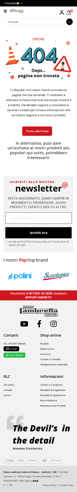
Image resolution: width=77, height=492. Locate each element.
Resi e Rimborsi (48, 400)
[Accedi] (62, 12)
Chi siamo (9, 384)
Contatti (23, 110)
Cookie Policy (66, 485)
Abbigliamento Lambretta (54, 364)
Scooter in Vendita (50, 359)
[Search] (69, 22)
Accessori (45, 354)
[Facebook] (39, 324)
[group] (21, 276)
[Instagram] (53, 324)
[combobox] (35, 21)
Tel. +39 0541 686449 (14, 343)
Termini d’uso (59, 241)
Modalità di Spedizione (52, 395)
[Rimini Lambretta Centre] (16, 11)
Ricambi (44, 343)
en (10, 485)
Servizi (7, 395)
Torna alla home (37, 131)
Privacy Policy (40, 241)
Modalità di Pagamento (53, 390)
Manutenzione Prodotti (53, 405)
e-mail (13, 348)
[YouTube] (24, 324)
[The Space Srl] (35, 480)
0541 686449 (16, 355)
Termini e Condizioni (51, 384)
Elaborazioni (47, 348)
